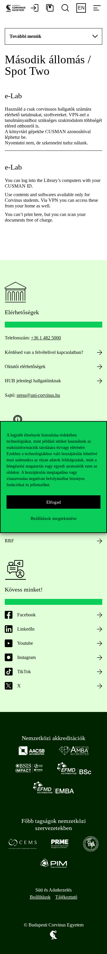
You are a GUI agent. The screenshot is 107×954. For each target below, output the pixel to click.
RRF (9, 540)
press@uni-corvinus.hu (38, 395)
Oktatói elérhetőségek (25, 366)
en (81, 7)
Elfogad (53, 502)
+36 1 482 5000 (46, 337)
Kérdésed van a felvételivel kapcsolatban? (44, 352)
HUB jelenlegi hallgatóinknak (33, 380)
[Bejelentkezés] (34, 8)
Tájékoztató (66, 897)
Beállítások (40, 897)
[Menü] (97, 8)
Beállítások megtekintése (54, 518)
